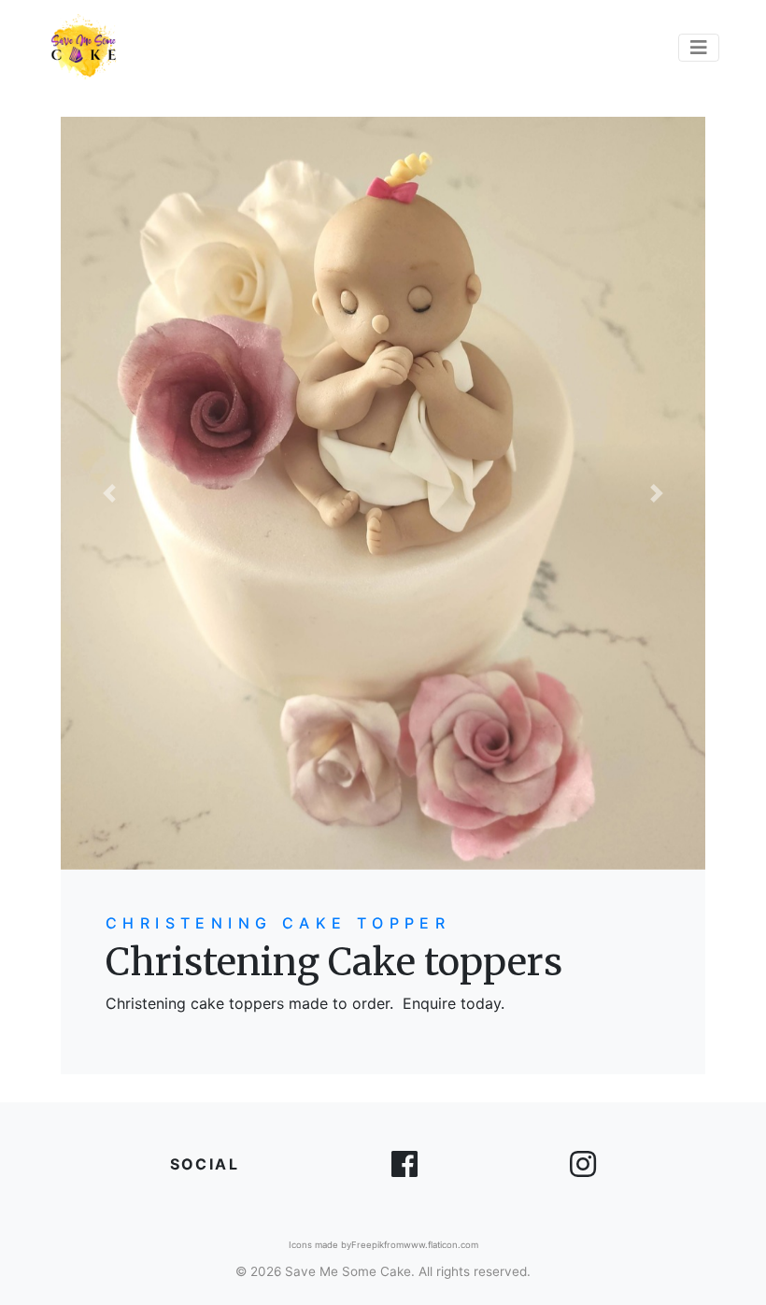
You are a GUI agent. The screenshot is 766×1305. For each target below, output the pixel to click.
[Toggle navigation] (698, 48)
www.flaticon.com (441, 1245)
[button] (109, 493)
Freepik (367, 1245)
